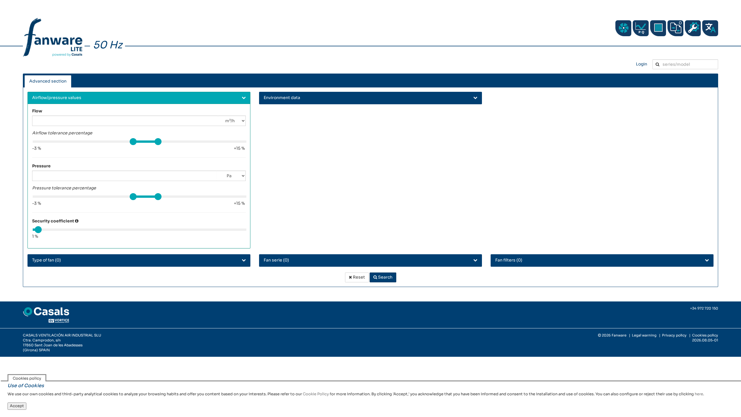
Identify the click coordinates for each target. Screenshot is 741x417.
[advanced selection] (641, 28)
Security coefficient (53, 221)
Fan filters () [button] (508, 260)
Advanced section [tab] (48, 81)
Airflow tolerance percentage (62, 133)
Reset (358, 277)
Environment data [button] (282, 97)
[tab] (139, 98)
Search (384, 277)
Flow (37, 111)
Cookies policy (705, 335)
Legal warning (644, 335)
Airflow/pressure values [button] (56, 97)
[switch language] (710, 28)
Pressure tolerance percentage (64, 188)
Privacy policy (674, 335)
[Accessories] (658, 28)
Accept (17, 405)
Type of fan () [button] (46, 260)
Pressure (41, 166)
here (699, 394)
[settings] (693, 28)
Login (641, 64)
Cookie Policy (316, 394)
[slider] (133, 141)
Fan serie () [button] (276, 260)
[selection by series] (623, 28)
